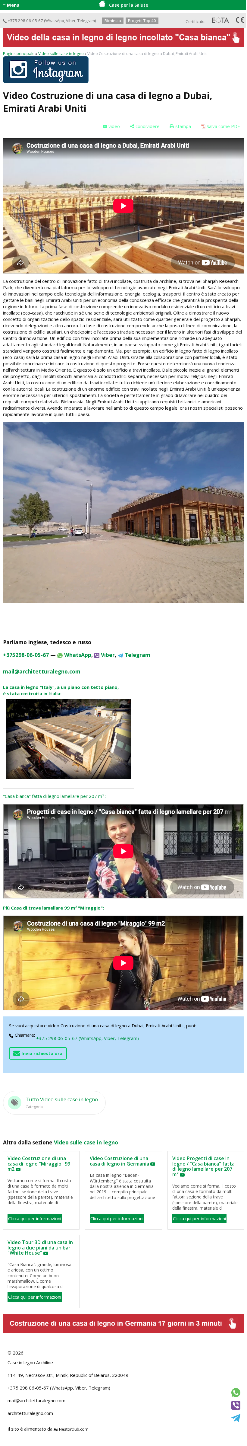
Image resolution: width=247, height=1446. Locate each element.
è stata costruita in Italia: (32, 693)
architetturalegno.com (30, 1413)
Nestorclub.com (74, 1429)
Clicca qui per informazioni (34, 1218)
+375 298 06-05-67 (25, 20)
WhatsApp (54, 20)
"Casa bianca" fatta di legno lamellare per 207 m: (54, 796)
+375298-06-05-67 (26, 654)
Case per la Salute (128, 5)
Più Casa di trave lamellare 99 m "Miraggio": (53, 908)
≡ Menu (11, 5)
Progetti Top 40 (142, 20)
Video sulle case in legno (61, 53)
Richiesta (113, 20)
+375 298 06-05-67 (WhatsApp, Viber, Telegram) (87, 1038)
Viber (71, 20)
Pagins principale (19, 53)
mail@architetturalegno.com (36, 1400)
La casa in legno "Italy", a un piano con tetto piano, (61, 687)
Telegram (86, 20)
